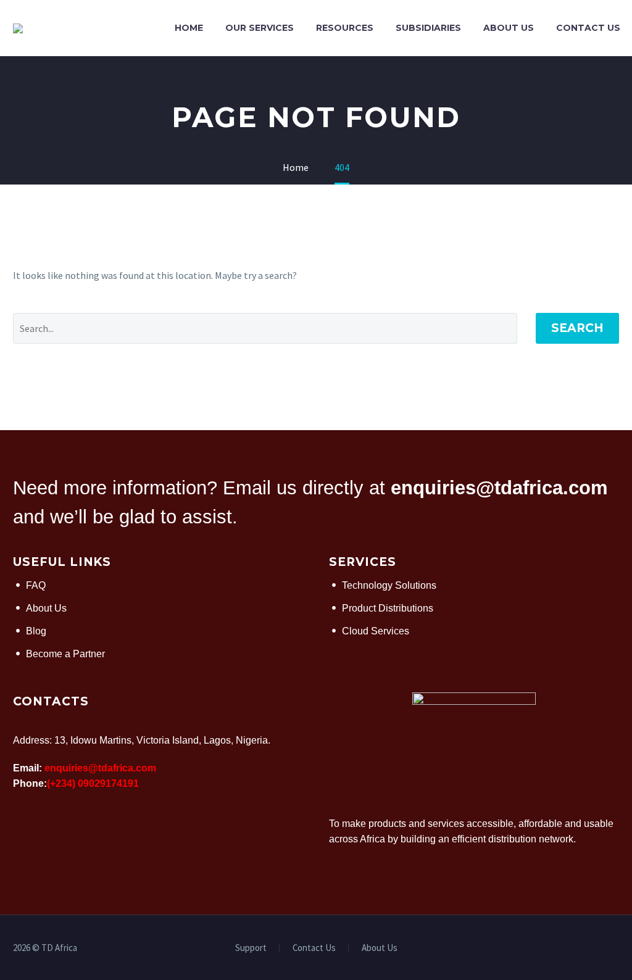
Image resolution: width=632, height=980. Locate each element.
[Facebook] (583, 948)
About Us (508, 27)
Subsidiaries (428, 27)
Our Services (259, 27)
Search (577, 328)
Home (189, 27)
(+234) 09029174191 (93, 783)
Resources (344, 27)
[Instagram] (615, 948)
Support (251, 948)
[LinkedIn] (599, 948)
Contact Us (588, 27)
